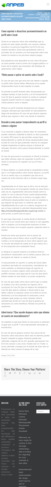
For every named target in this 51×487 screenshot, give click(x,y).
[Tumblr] (20, 373)
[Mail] (5, 376)
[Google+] (25, 373)
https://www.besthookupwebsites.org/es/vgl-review (22, 211)
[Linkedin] (30, 373)
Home (39, 12)
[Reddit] (34, 373)
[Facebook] (5, 373)
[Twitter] (10, 373)
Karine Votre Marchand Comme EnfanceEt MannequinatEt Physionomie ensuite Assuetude (25, 421)
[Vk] (39, 373)
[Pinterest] (15, 373)
